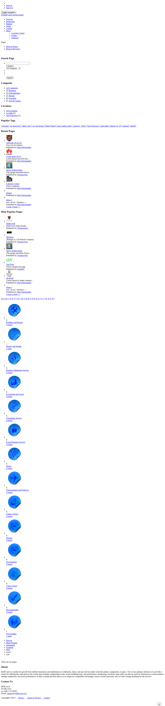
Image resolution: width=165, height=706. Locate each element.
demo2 (9, 193)
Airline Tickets (12, 514)
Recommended (12, 610)
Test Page (10, 264)
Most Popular (11, 643)
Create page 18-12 (13, 156)
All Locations (11, 111)
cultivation (105, 126)
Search (10, 78)
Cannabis (5, 126)
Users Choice (11, 586)
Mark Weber (50, 126)
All (2, 299)
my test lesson (39, 126)
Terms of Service (34, 698)
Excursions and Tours (15, 394)
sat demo (9, 278)
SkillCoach (10, 223)
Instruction (10, 21)
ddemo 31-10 (116, 126)
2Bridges (10, 237)
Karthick (20, 269)
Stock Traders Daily (14, 170)
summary (15, 38)
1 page (9, 349)
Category (10, 66)
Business (12, 91)
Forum (14, 35)
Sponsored (10, 645)
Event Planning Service (15, 442)
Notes (8, 26)
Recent (9, 640)
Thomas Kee (22, 175)
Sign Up (9, 8)
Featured (9, 647)
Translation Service (14, 418)
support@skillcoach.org (17, 693)
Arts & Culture (15, 101)
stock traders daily (65, 126)
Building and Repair (14, 322)
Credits (9, 28)
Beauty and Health (13, 346)
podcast (125, 126)
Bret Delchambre (24, 147)
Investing (12, 98)
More (8, 31)
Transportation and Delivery (17, 490)
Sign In (9, 5)
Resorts (9, 538)
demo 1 (9, 200)
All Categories (12, 88)
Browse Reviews (13, 49)
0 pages (9, 325)
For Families (11, 634)
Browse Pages (12, 46)
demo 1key (27, 126)
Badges (9, 24)
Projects (9, 19)
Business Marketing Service (17, 370)
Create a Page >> (13, 207)
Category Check (12, 184)
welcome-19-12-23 (14, 143)
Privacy (21, 698)
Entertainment (14, 93)
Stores (8, 466)
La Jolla (9, 113)
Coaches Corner (17, 33)
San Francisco (12, 115)
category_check (80, 126)
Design (12, 96)
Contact (47, 698)
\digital (133, 126)
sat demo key (16, 126)
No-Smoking (11, 562)
